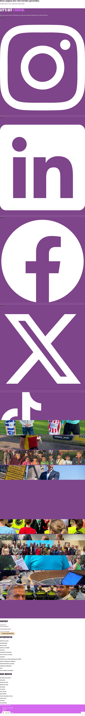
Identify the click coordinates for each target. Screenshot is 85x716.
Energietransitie (3, 643)
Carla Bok (2, 700)
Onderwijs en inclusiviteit (5, 652)
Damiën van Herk (4, 682)
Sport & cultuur (3, 645)
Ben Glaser (2, 686)
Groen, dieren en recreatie (6, 654)
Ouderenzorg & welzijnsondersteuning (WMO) (10, 659)
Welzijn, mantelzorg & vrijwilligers (7, 661)
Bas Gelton (2, 680)
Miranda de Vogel (4, 684)
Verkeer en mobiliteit (4, 647)
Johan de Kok (3, 698)
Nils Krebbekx (3, 693)
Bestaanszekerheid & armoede (7, 663)
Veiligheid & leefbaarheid (5, 665)
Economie (2, 650)
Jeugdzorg (2, 656)
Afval (1, 668)
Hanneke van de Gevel (5, 677)
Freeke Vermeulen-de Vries (6, 696)
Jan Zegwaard (3, 702)
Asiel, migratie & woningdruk (6, 670)
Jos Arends (2, 689)
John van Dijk (3, 691)
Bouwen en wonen (4, 640)
